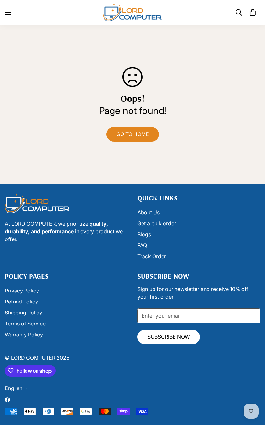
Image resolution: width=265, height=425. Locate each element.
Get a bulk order (156, 223)
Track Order (151, 256)
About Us (148, 212)
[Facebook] (7, 399)
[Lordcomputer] (132, 12)
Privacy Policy (22, 290)
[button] (252, 12)
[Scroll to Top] (139, 389)
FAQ (142, 245)
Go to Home (132, 134)
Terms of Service (25, 323)
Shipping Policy (23, 312)
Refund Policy (21, 301)
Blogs (144, 234)
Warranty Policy (24, 334)
